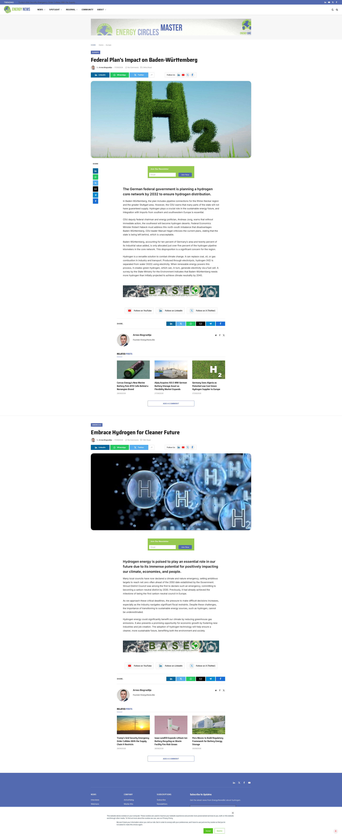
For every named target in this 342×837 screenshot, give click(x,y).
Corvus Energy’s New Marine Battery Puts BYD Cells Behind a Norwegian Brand (132, 386)
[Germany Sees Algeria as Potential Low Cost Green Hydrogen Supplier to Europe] (208, 369)
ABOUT (100, 9)
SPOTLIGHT (54, 9)
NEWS (40, 9)
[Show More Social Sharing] (151, 75)
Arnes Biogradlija (105, 67)
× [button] (232, 812)
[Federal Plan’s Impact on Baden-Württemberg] (171, 119)
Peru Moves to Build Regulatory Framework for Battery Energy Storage (207, 741)
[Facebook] (95, 201)
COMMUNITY (87, 9)
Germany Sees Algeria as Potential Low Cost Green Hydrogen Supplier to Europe (206, 386)
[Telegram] (95, 195)
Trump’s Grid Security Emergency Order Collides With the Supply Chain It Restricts (48, 2)
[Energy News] (17, 10)
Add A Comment (171, 403)
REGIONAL (70, 9)
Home (101, 45)
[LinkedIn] (95, 170)
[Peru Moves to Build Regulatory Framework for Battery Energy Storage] (208, 725)
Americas (96, 425)
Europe (108, 45)
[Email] (95, 189)
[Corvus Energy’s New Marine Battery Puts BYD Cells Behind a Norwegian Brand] (133, 369)
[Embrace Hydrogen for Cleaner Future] (171, 491)
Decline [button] (219, 831)
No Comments (133, 67)
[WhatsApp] (95, 177)
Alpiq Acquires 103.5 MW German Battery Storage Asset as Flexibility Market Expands (171, 386)
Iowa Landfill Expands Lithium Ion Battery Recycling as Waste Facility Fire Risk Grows (171, 741)
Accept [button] (208, 831)
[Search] (336, 10)
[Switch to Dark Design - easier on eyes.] (332, 10)
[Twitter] (95, 183)
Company (128, 794)
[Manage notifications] (336, 831)
